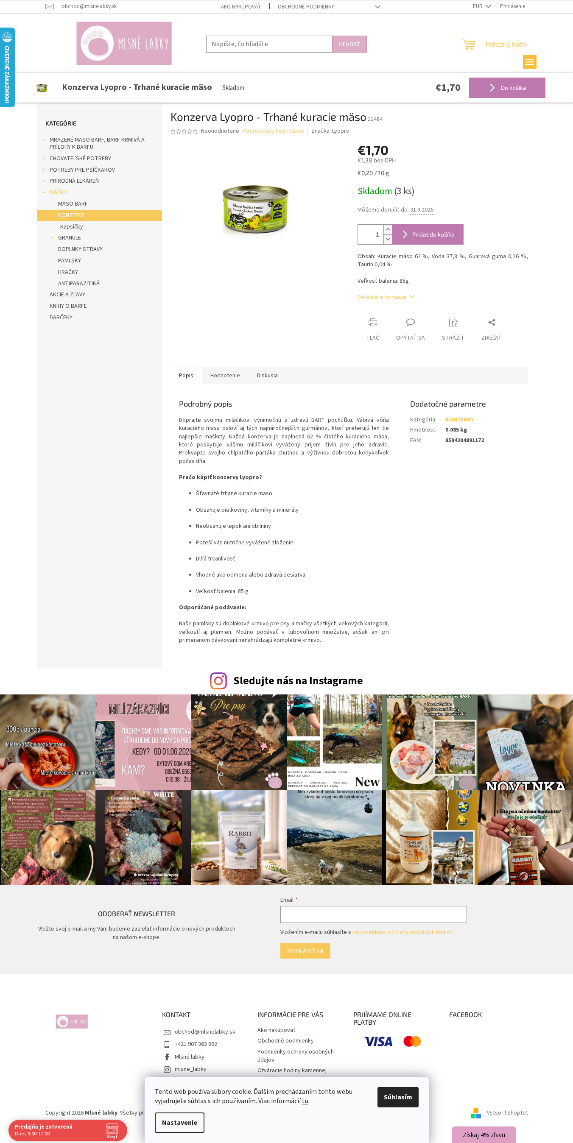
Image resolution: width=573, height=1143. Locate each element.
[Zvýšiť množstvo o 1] (387, 229)
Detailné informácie (382, 297)
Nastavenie (179, 1122)
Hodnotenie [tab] (225, 375)
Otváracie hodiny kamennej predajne (292, 1074)
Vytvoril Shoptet (507, 1113)
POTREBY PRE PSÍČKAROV (82, 170)
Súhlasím (398, 1097)
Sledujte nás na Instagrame (298, 681)
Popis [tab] (186, 375)
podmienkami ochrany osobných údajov (402, 932)
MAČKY (58, 192)
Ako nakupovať (241, 7)
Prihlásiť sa (305, 950)
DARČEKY (61, 317)
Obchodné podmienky (306, 7)
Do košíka (513, 87)
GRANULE (69, 238)
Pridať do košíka (433, 234)
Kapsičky (71, 227)
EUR (478, 6)
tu (305, 1101)
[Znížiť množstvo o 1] (387, 239)
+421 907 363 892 (196, 1044)
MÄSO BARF (73, 204)
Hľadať (349, 43)
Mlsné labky (189, 1057)
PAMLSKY (69, 260)
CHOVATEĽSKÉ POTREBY (80, 158)
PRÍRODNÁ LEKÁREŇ (74, 181)
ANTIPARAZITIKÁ (79, 283)
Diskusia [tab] (267, 375)
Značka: (330, 131)
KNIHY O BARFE (68, 306)
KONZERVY (71, 215)
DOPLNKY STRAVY (80, 249)
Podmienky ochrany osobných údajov (295, 1056)
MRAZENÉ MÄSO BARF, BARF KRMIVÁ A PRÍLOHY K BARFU (97, 143)
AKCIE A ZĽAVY (67, 294)
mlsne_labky (191, 1069)
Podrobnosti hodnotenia (274, 131)
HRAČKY (68, 272)
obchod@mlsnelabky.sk (205, 1032)
